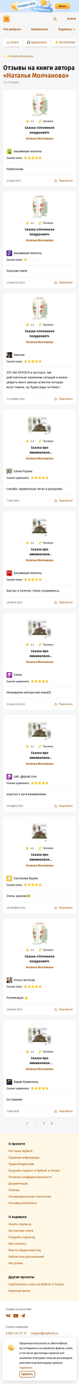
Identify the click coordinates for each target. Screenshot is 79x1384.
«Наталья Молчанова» (36, 75)
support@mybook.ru (44, 1333)
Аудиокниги (39, 42)
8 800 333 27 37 (16, 1333)
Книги (15, 42)
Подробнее (25, 1367)
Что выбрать (12, 29)
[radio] (25, 158)
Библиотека (39, 29)
